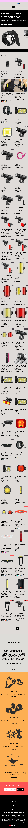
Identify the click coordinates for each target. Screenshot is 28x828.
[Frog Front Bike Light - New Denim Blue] (21, 575)
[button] (4, 74)
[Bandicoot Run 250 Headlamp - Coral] (2, 552)
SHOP (13, 806)
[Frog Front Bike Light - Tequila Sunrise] (19, 575)
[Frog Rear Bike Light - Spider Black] (1, 620)
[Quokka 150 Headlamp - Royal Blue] (5, 575)
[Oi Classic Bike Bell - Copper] (4, 122)
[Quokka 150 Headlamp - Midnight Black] (1, 575)
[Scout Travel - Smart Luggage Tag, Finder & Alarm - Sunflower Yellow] (5, 101)
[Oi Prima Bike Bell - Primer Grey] (2, 76)
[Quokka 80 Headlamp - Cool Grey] (5, 459)
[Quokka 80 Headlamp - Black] (1, 459)
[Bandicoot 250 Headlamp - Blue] (17, 528)
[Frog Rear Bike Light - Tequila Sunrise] (5, 620)
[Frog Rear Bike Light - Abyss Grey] (2, 620)
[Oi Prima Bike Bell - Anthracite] (1, 76)
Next (27, 38)
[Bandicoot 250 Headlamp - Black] (15, 528)
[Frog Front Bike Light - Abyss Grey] (16, 575)
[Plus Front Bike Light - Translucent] (16, 503)
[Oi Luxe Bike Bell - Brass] (17, 457)
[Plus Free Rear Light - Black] (15, 550)
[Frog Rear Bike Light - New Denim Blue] (7, 620)
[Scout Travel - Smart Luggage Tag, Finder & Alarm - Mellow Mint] (4, 101)
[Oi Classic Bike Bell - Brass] (5, 122)
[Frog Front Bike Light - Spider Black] (15, 575)
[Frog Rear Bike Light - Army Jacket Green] (6, 620)
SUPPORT (14, 802)
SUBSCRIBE (20, 789)
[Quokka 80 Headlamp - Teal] (2, 459)
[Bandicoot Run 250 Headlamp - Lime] (4, 552)
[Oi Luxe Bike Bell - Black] (15, 457)
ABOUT (14, 809)
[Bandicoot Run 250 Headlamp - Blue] (1, 552)
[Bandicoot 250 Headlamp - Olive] (16, 528)
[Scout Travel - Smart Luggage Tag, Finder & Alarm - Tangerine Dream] (2, 101)
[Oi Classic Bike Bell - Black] (1, 122)
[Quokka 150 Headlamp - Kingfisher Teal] (2, 575)
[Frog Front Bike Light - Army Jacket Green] (20, 575)
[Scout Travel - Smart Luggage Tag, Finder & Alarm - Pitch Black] (1, 101)
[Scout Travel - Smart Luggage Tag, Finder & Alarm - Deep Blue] (6, 101)
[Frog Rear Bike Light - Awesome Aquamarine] (4, 620)
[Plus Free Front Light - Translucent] (2, 597)
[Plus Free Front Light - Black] (1, 597)
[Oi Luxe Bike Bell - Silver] (16, 457)
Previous (1, 38)
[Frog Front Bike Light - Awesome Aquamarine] (17, 575)
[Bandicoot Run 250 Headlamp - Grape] (5, 552)
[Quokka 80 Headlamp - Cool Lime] (4, 459)
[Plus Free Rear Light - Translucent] (16, 550)
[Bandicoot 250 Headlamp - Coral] (19, 528)
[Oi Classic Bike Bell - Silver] (2, 122)
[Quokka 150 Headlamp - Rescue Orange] (4, 575)
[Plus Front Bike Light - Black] (15, 503)
